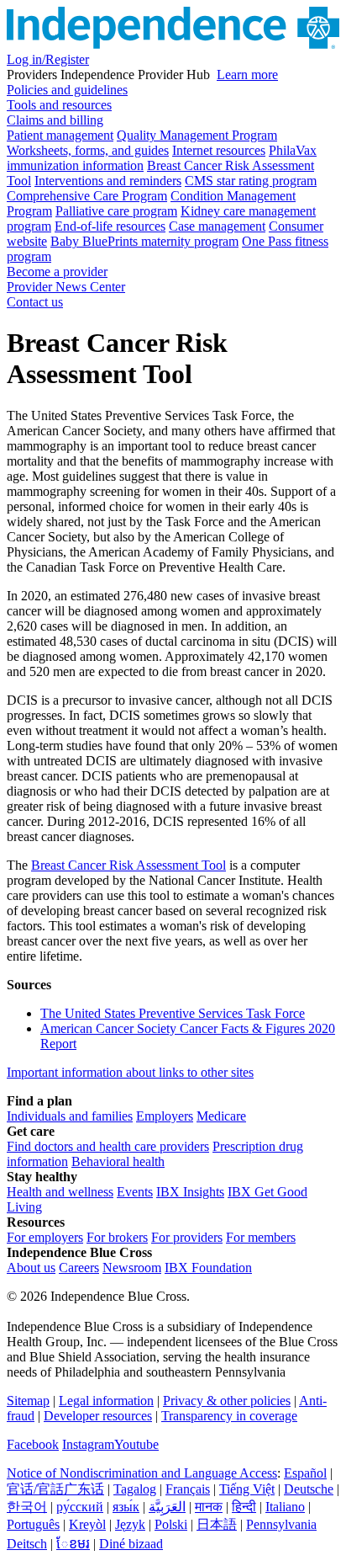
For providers (187, 1237)
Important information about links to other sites (130, 1072)
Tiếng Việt (247, 1489)
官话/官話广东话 (55, 1489)
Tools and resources (59, 105)
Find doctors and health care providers (108, 1146)
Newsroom (131, 1267)
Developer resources (98, 1416)
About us (31, 1267)
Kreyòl (87, 1524)
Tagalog (134, 1489)
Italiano (285, 1506)
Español (305, 1473)
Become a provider (57, 271)
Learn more (247, 74)
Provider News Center (66, 287)
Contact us (35, 302)
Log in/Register (48, 59)
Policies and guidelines (67, 90)
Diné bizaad (131, 1544)
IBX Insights (190, 1192)
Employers (164, 1116)
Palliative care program (116, 211)
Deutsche (308, 1489)
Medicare (221, 1116)
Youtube (136, 1444)
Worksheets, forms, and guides (88, 150)
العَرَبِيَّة (167, 1506)
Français (187, 1489)
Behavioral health (118, 1161)
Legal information (106, 1400)
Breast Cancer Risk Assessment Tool (128, 865)
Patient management (60, 135)
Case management (217, 226)
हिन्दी (244, 1506)
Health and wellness (60, 1192)
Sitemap (28, 1400)
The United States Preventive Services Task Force (172, 1013)
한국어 (27, 1506)
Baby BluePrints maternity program (144, 241)
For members (261, 1237)
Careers (79, 1267)
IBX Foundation (208, 1267)
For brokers (117, 1237)
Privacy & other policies (227, 1400)
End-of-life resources (110, 226)
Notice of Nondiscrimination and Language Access (142, 1473)
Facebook (33, 1444)
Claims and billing (55, 120)
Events (135, 1192)
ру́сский (79, 1506)
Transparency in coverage (229, 1416)
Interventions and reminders (107, 180)
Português (33, 1524)
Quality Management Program (197, 135)
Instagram (88, 1444)
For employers (45, 1237)
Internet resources (218, 150)
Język (130, 1524)
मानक (209, 1506)
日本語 (217, 1524)
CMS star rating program (251, 180)
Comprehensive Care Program (87, 196)
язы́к (126, 1506)
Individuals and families (70, 1116)
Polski (171, 1524)
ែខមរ (73, 1544)
